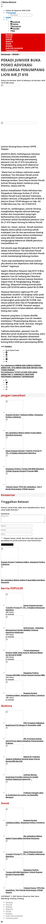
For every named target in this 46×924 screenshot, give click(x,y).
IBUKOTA (9, 909)
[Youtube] (7, 359)
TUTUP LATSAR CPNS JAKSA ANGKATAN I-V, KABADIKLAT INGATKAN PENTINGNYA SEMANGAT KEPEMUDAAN (19, 374)
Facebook (16, 22)
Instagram (16, 26)
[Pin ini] (6, 385)
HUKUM (9, 907)
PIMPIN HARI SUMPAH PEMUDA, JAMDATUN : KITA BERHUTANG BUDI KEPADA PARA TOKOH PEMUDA (22, 367)
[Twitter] (6, 355)
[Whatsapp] (6, 389)
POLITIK (9, 905)
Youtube (15, 28)
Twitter (15, 24)
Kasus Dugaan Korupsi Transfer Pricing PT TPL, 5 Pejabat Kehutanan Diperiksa (24, 452)
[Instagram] (6, 357)
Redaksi (9, 913)
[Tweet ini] (7, 383)
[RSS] (6, 361)
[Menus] (2, 4)
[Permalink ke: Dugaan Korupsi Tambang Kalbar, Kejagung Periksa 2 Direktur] (14, 412)
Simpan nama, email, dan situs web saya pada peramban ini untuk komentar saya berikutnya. (22, 539)
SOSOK (8, 911)
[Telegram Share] (6, 387)
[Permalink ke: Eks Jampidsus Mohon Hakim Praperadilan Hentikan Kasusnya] (14, 430)
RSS (13, 31)
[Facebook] (6, 352)
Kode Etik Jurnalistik (14, 916)
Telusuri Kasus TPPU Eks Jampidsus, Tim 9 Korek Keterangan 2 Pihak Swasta (24, 488)
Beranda (9, 902)
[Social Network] (6, 19)
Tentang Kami (12, 918)
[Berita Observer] (8, 2)
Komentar (5, 514)
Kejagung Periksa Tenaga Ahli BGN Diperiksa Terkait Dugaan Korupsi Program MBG (25, 470)
